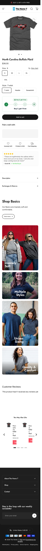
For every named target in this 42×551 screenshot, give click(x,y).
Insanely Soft (10, 264)
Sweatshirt (30, 90)
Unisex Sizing (18, 340)
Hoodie (17, 90)
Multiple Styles (20, 293)
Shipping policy (34, 544)
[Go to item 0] (19, 54)
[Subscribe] (34, 515)
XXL (5, 80)
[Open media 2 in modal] (34, 19)
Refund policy (6, 544)
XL (27, 73)
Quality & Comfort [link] (29, 369)
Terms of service (24, 544)
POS (21, 539)
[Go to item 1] (21, 54)
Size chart (34, 68)
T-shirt (6, 90)
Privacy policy (15, 544)
